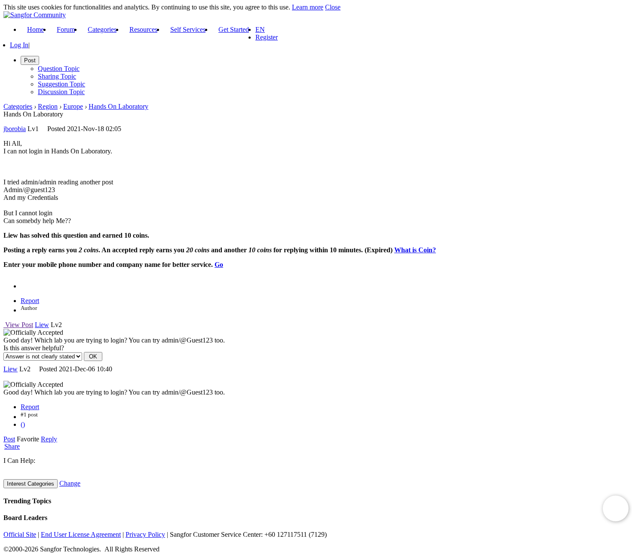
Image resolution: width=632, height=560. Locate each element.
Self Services (188, 29)
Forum (66, 29)
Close (333, 7)
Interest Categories (30, 483)
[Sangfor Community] (34, 14)
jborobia (14, 128)
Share (12, 446)
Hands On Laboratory (118, 106)
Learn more (307, 7)
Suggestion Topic (61, 84)
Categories (102, 29)
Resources (143, 29)
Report (30, 300)
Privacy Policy (145, 534)
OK (93, 356)
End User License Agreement (81, 534)
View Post (18, 324)
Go (219, 264)
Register (266, 37)
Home (35, 29)
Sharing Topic (57, 76)
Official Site (19, 534)
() (23, 424)
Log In (19, 45)
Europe (73, 106)
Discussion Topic (61, 91)
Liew (42, 324)
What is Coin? (415, 250)
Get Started (233, 29)
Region (48, 106)
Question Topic (59, 68)
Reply (49, 439)
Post (9, 439)
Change (69, 483)
